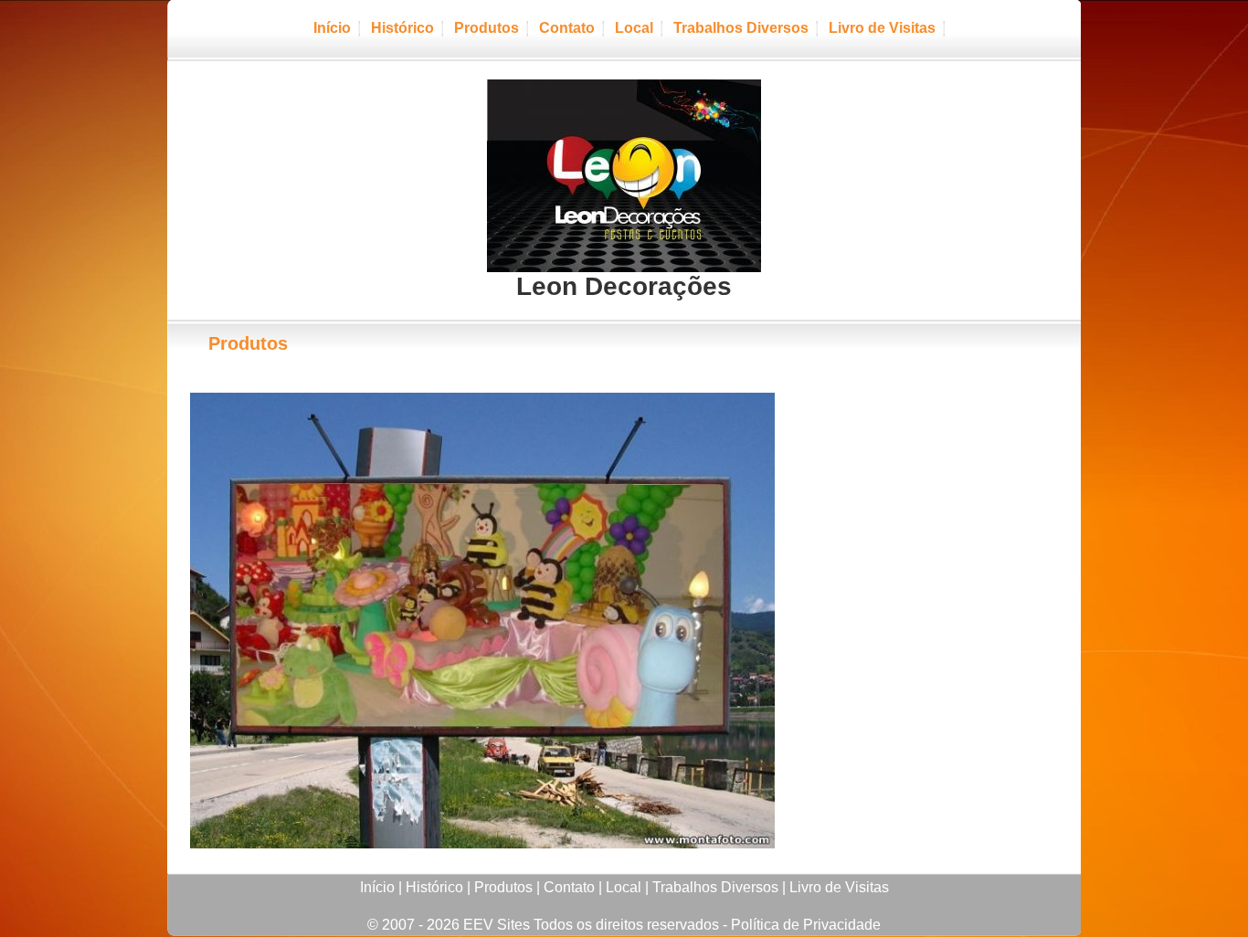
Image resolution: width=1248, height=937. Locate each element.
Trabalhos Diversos (741, 28)
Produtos (486, 28)
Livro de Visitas (882, 28)
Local (634, 28)
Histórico (402, 28)
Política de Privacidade (806, 924)
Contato (567, 28)
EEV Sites (496, 924)
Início (332, 28)
